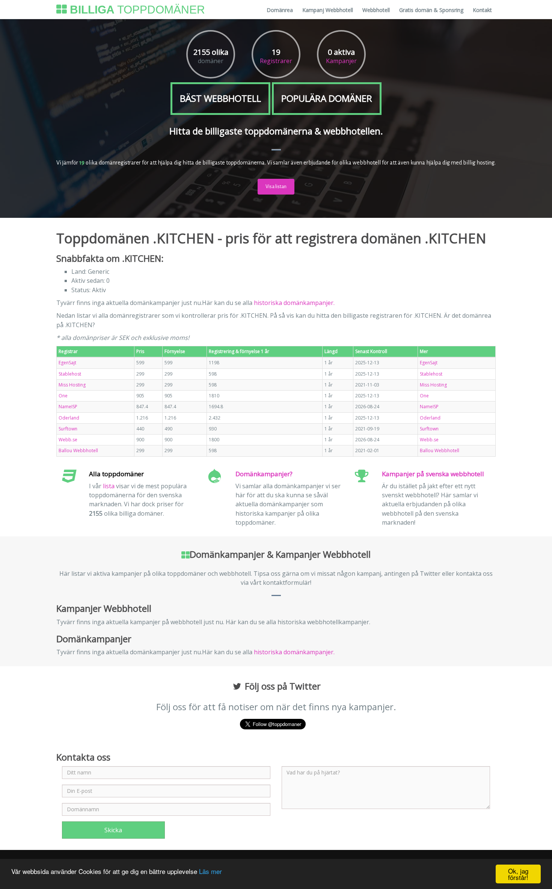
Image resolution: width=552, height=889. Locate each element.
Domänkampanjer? (264, 473)
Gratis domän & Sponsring (431, 10)
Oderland (69, 418)
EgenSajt (67, 362)
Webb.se (68, 439)
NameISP (68, 406)
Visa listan (276, 186)
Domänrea (280, 10)
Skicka (113, 830)
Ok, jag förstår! (518, 874)
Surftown (68, 429)
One (63, 395)
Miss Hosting (72, 385)
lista (109, 486)
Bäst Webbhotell (220, 98)
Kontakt (482, 10)
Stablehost (70, 374)
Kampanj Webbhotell (327, 10)
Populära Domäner (326, 98)
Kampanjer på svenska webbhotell (433, 473)
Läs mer (210, 871)
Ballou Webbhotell (78, 450)
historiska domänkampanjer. (294, 303)
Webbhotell (376, 10)
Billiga (136, 9)
